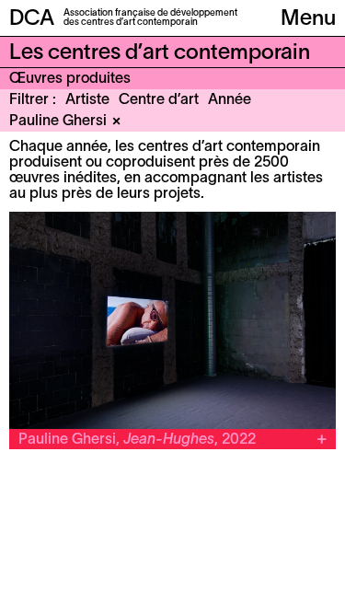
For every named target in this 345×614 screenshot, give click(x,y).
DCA (31, 19)
